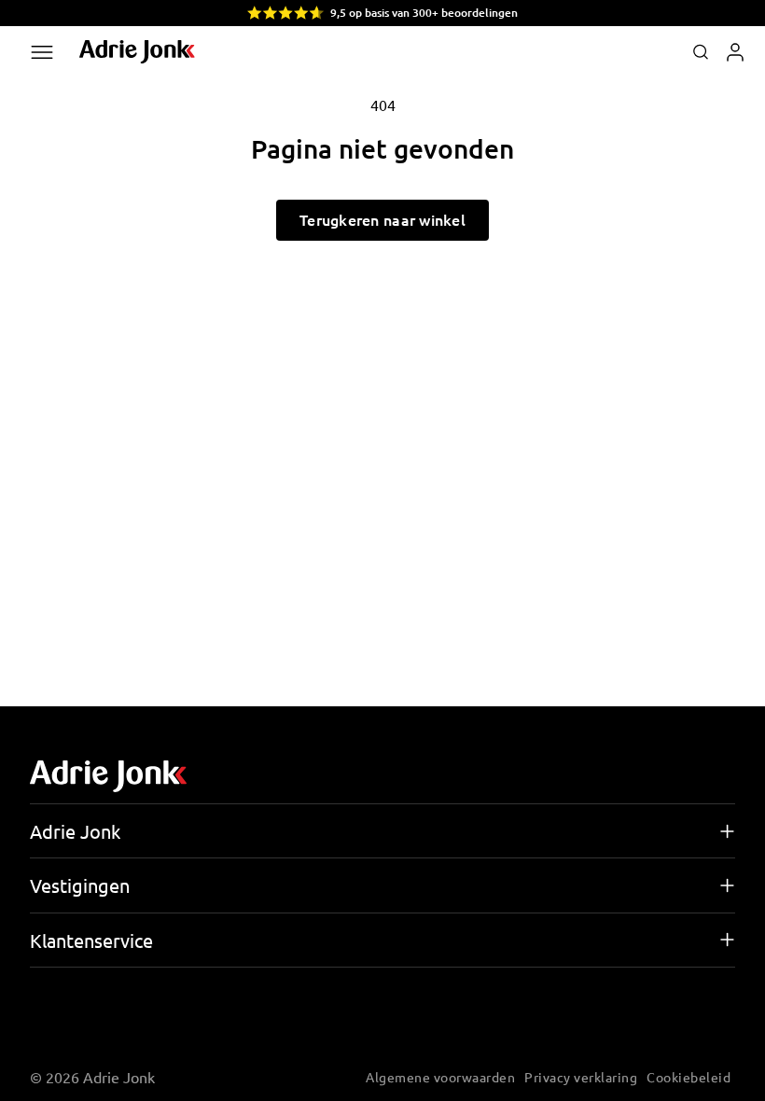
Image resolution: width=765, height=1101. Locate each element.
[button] (700, 52)
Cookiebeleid (688, 1076)
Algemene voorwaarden (440, 1076)
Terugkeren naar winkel (382, 219)
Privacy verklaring (580, 1076)
